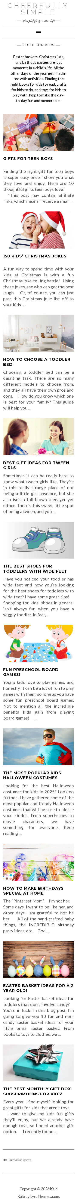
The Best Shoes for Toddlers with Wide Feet (35, 568)
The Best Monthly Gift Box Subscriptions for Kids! (37, 1091)
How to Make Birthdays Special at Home (33, 891)
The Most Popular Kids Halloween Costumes (32, 775)
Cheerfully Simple (38, 9)
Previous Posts (20, 1160)
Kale (54, 1188)
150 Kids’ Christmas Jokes (35, 256)
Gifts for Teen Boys (28, 158)
